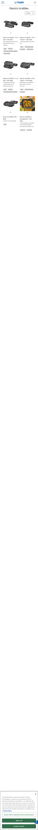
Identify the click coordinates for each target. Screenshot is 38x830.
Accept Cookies (19, 826)
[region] (19, 810)
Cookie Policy (7, 811)
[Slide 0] (10, 33)
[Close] (35, 794)
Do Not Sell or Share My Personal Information (19, 815)
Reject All (19, 821)
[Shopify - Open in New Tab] (35, 3)
